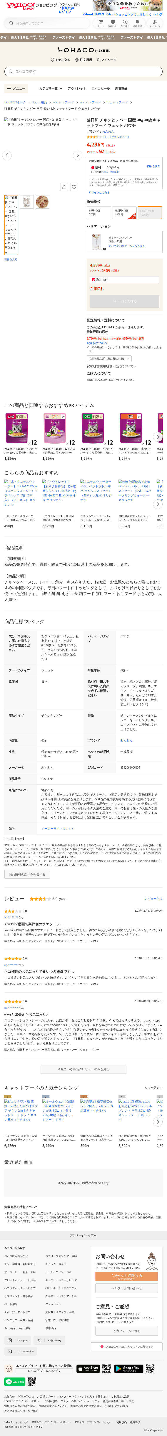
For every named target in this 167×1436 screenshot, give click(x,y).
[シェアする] (64, 187)
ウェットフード (117, 102)
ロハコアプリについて (43, 1370)
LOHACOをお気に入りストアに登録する (129, 1346)
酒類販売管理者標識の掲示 (20, 1406)
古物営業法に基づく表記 (53, 1406)
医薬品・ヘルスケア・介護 (61, 1296)
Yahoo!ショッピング (16, 1422)
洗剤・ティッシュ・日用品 (20, 1280)
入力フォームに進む (126, 1331)
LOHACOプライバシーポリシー (23, 1401)
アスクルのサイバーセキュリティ (80, 1401)
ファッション (53, 1304)
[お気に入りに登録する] (74, 187)
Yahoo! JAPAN (93, 14)
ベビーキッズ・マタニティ (61, 1288)
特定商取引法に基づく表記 (118, 1401)
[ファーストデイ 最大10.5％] (83, 37)
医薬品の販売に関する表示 (86, 1406)
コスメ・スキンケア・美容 (61, 1256)
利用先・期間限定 (110, 172)
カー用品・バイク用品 (17, 1328)
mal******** (11, 1007)
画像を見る (10, 259)
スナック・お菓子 (55, 1264)
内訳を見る (153, 166)
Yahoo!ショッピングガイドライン (23, 1426)
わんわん (108, 131)
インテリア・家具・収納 (18, 1320)
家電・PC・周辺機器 (57, 1320)
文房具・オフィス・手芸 (59, 1312)
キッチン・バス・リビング (61, 1280)
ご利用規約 (51, 1401)
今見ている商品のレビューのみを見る (83, 1069)
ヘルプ (158, 14)
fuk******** (11, 917)
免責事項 (135, 1422)
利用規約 (121, 1422)
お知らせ (9, 1396)
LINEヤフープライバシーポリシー (50, 1422)
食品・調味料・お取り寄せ (20, 1264)
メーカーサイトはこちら (58, 828)
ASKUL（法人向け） (117, 1406)
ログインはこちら (99, 192)
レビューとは (153, 898)
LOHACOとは (26, 1396)
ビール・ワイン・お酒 (58, 1272)
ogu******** (11, 964)
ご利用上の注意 (120, 1396)
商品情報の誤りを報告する (27, 874)
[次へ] (77, 155)
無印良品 (50, 1328)
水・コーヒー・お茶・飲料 (20, 1272)
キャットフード (63, 102)
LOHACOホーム (15, 102)
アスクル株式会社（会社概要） (22, 1410)
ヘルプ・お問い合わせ (127, 1288)
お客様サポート (46, 1396)
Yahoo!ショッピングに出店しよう (129, 14)
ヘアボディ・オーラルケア (20, 1288)
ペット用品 (39, 102)
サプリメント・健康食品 (18, 1296)
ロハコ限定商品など (16, 1256)
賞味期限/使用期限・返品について (110, 366)
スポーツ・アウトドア (17, 1312)
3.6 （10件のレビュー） (116, 136)
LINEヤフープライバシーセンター (93, 1422)
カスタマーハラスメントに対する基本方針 (83, 1396)
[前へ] (7, 155)
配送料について (97, 343)
